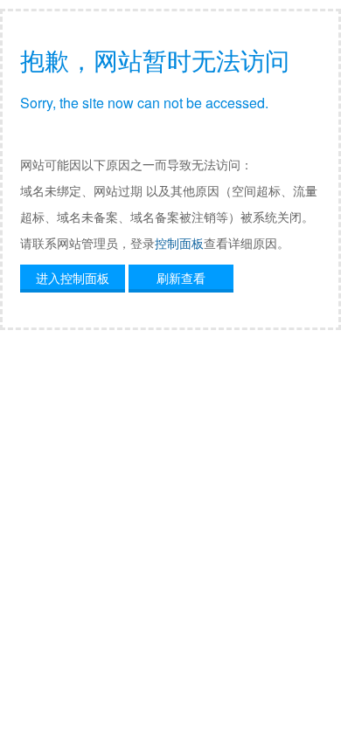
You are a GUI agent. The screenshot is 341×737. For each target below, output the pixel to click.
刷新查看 (181, 277)
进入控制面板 (72, 277)
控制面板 (179, 242)
